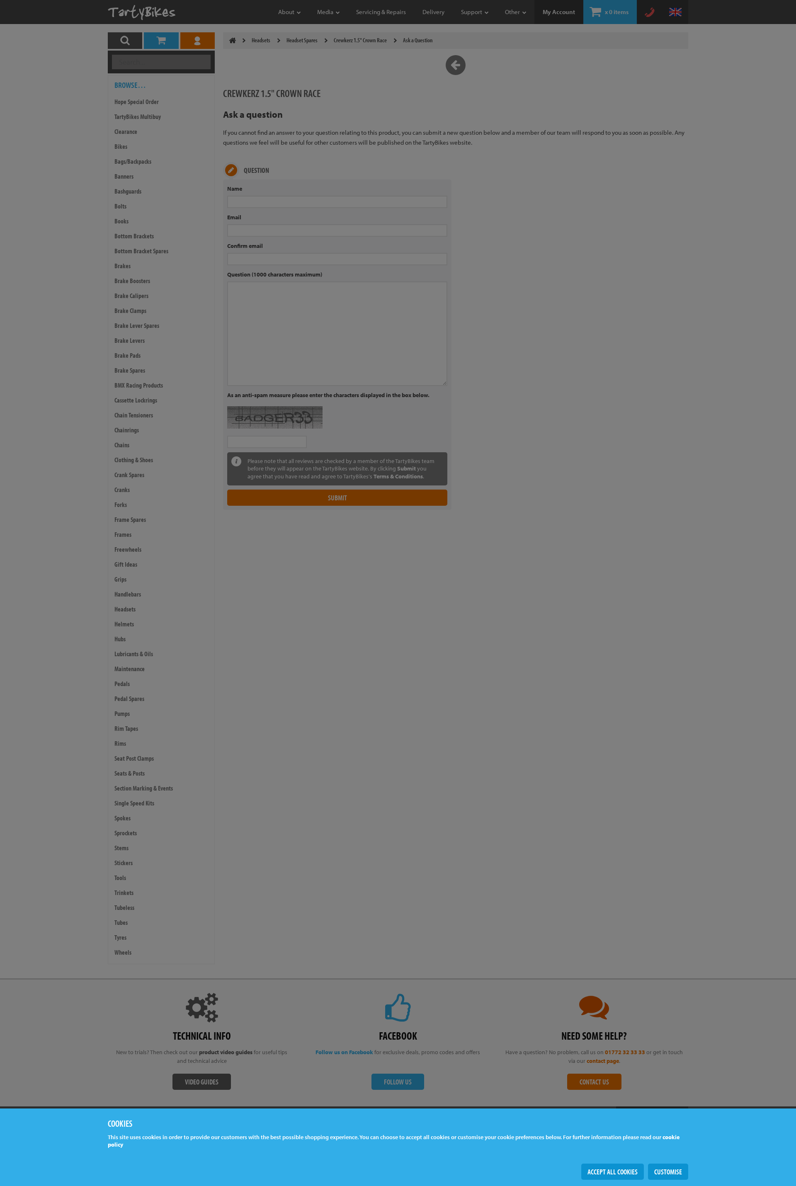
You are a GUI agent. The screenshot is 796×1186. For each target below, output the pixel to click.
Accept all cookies (612, 1171)
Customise (668, 1171)
